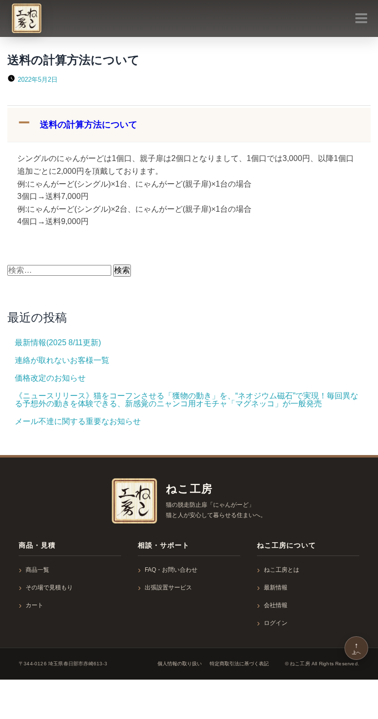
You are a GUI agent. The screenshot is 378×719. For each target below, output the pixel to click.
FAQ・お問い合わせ (171, 569)
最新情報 (275, 587)
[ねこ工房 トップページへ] (134, 500)
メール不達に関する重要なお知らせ (78, 421)
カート (34, 605)
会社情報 (275, 605)
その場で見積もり (49, 587)
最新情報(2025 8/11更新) (58, 342)
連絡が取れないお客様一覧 (62, 360)
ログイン (275, 623)
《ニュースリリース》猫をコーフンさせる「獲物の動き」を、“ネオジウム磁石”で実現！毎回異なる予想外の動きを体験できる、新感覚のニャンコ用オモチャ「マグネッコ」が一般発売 (186, 400)
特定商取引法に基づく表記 (239, 663)
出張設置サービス (168, 587)
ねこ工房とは (281, 569)
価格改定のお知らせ (50, 378)
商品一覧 (37, 569)
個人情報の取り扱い (180, 663)
